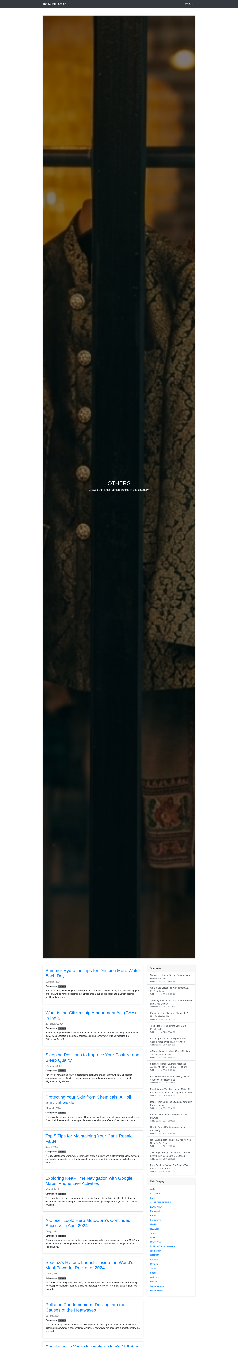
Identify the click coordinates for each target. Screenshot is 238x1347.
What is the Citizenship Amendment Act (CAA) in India (169, 991)
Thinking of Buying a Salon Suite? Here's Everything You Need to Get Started (170, 1155)
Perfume (154, 1259)
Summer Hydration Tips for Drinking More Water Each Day (170, 978)
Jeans (153, 1233)
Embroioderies (157, 1211)
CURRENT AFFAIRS (160, 1202)
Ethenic (154, 1215)
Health (153, 1224)
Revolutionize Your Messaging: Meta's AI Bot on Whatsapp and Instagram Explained (171, 1092)
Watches (154, 1277)
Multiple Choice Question (162, 1246)
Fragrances (155, 1220)
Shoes (153, 1273)
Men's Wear (156, 1242)
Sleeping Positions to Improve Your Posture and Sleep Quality (171, 1003)
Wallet (153, 1189)
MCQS (189, 3)
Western (154, 1281)
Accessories (156, 1193)
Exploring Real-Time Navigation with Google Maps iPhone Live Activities (168, 1041)
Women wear (156, 1290)
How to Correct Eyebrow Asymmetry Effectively (167, 1130)
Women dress (157, 1286)
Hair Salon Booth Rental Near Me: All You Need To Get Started (170, 1143)
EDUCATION (156, 1207)
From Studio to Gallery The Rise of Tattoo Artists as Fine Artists (170, 1168)
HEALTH (154, 1229)
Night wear (155, 1251)
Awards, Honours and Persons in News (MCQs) (169, 1117)
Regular (154, 1264)
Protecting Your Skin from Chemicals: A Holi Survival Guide (169, 1016)
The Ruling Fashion (54, 3)
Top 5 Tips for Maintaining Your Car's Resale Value (168, 1029)
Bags (152, 1198)
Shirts (153, 1268)
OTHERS (154, 1255)
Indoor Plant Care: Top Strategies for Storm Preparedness (171, 1105)
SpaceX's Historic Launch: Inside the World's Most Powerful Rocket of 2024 (168, 1067)
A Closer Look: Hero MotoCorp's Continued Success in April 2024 (171, 1054)
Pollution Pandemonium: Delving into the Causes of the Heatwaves (170, 1079)
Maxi (152, 1237)
